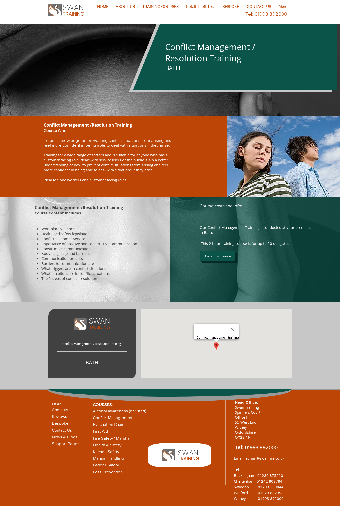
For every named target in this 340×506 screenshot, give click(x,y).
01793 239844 (270, 486)
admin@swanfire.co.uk (264, 458)
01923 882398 (270, 492)
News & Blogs (65, 436)
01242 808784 (269, 481)
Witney (246, 498)
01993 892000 (261, 447)
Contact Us (62, 430)
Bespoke (60, 423)
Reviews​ (59, 416)
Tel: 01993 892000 (266, 14)
